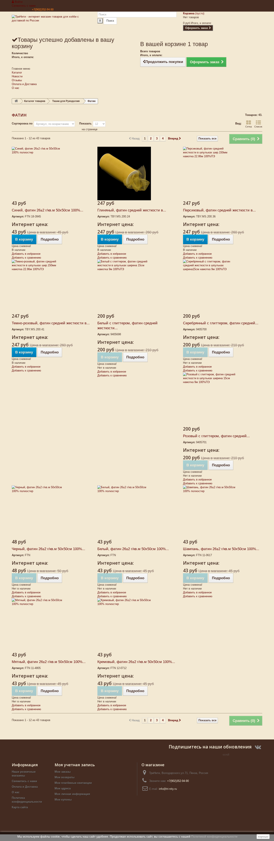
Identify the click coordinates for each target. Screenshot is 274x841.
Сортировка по (22, 123)
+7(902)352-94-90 (43, 9)
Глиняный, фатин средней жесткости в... (131, 210)
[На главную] (16, 101)
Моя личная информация (72, 794)
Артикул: (18, 216)
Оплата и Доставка (24, 84)
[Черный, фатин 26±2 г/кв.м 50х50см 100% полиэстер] (51, 512)
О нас (15, 88)
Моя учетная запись (75, 764)
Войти (18, 1)
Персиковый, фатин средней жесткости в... (219, 210)
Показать (85, 123)
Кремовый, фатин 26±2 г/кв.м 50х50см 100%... (136, 662)
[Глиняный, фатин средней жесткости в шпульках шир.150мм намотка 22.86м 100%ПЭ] (137, 173)
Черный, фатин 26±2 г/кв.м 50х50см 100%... (48, 549)
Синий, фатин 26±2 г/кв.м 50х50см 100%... (47, 210)
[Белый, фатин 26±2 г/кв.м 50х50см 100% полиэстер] (137, 512)
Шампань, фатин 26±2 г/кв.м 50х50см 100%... (221, 549)
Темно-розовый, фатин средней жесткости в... (51, 323)
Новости (17, 76)
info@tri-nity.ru (168, 788)
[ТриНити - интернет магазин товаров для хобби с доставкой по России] (51, 24)
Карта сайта (20, 807)
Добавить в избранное (26, 253)
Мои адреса (63, 788)
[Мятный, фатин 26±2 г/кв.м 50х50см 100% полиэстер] (51, 625)
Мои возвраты (64, 777)
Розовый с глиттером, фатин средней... (216, 436)
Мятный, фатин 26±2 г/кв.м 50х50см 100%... (49, 662)
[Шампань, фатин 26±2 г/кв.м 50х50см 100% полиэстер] (222, 512)
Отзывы (17, 80)
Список (258, 126)
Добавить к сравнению (26, 257)
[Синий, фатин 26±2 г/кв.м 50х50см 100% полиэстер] (51, 173)
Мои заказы (63, 771)
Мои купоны (63, 799)
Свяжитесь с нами (24, 5)
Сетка (248, 126)
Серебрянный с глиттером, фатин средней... (220, 323)
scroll (226, 754)
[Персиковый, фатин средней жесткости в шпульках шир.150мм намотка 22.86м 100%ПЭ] (222, 173)
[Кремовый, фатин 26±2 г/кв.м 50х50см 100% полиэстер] (137, 625)
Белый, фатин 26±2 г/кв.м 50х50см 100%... (133, 549)
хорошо (263, 836)
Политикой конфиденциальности (214, 836)
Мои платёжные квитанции (73, 782)
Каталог (17, 72)
